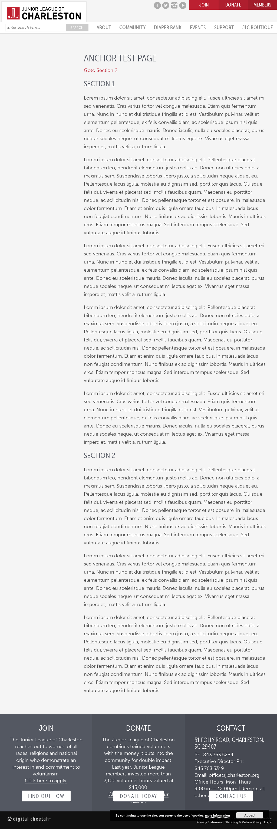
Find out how (46, 796)
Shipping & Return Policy (243, 822)
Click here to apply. (46, 781)
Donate (233, 5)
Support (224, 27)
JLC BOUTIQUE (257, 27)
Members (262, 5)
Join (204, 5)
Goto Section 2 (100, 70)
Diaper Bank (168, 27)
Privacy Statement (209, 822)
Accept (249, 815)
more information (217, 815)
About (104, 27)
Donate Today (138, 796)
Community (132, 27)
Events (198, 27)
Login (268, 822)
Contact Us (231, 796)
